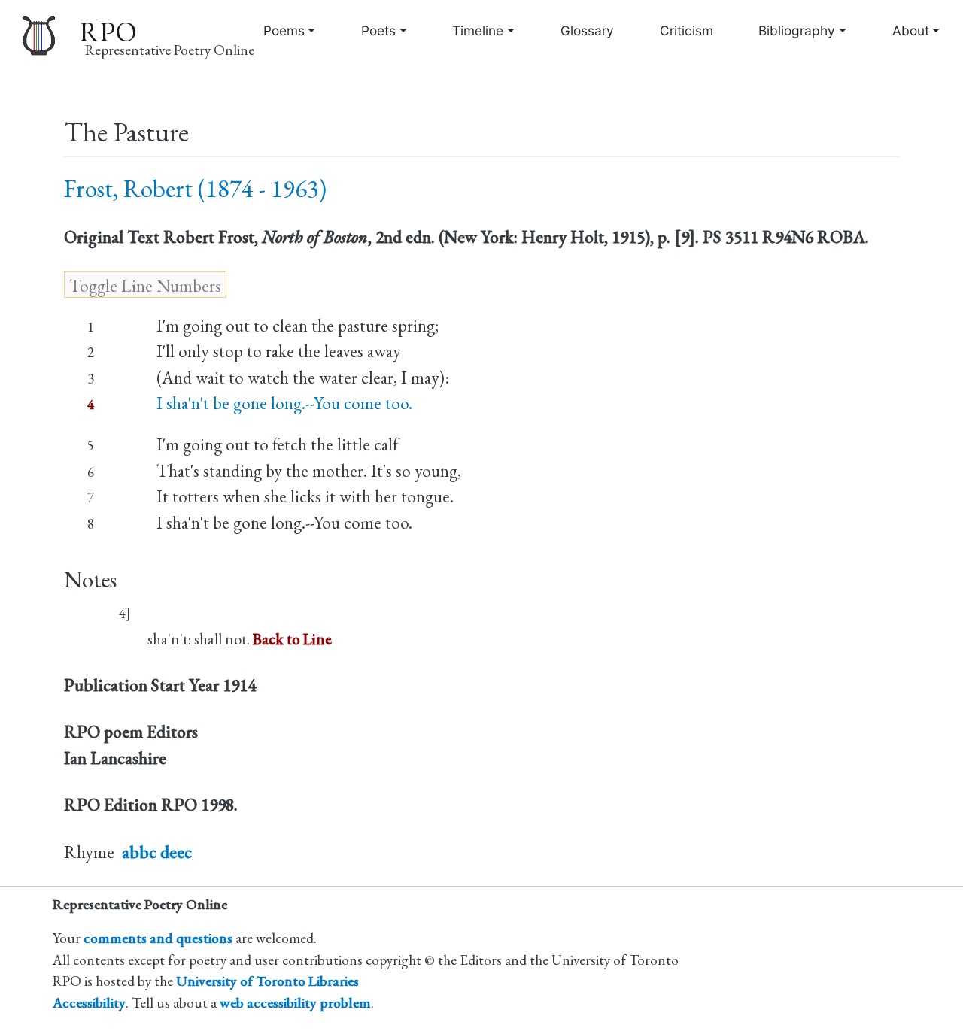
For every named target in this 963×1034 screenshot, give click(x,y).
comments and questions (158, 938)
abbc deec (157, 852)
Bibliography (796, 30)
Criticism (686, 30)
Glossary (587, 30)
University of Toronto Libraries (267, 981)
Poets (378, 30)
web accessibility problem (295, 1002)
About (910, 30)
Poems (284, 30)
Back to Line (292, 639)
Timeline (477, 30)
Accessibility (89, 1002)
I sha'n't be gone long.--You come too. (284, 403)
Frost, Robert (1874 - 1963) (195, 188)
